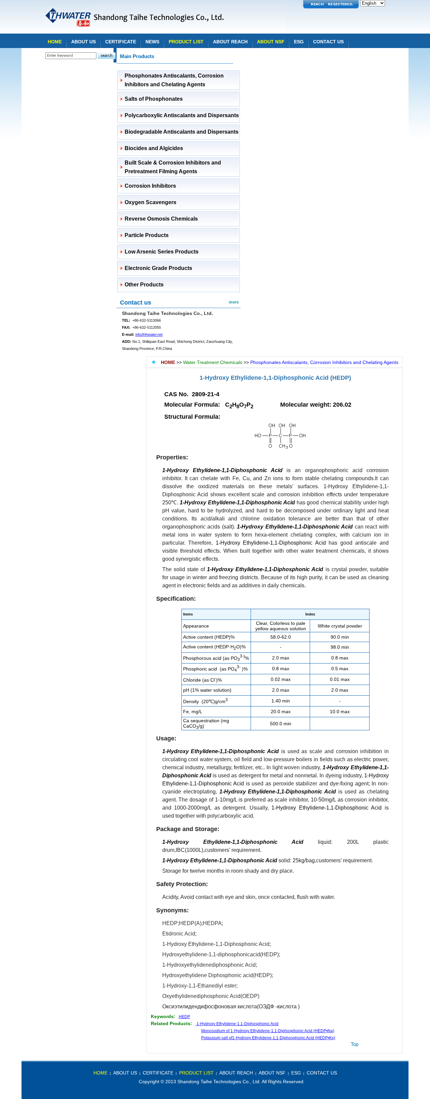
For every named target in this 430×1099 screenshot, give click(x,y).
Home (55, 41)
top (354, 1044)
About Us (83, 41)
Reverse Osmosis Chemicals (161, 219)
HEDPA (212, 923)
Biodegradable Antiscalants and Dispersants (182, 132)
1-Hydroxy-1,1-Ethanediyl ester (199, 986)
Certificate (120, 41)
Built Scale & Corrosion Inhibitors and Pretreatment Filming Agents (173, 167)
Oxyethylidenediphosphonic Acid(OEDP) (210, 996)
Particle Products (147, 235)
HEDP (170, 923)
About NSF (271, 41)
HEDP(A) (190, 923)
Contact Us (328, 41)
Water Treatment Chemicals (212, 362)
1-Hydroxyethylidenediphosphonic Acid (209, 965)
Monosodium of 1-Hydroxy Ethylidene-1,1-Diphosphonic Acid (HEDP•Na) (267, 1030)
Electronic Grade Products (158, 268)
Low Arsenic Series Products (162, 252)
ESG (299, 41)
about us (125, 1072)
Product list (186, 41)
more (234, 302)
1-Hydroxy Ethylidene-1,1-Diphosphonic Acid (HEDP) (275, 377)
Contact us (135, 302)
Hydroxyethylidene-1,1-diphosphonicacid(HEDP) (220, 954)
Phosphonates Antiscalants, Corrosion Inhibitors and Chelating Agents (324, 362)
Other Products (144, 284)
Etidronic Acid (178, 933)
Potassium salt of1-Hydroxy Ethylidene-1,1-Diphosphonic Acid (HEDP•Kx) (268, 1038)
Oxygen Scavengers (150, 202)
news (152, 41)
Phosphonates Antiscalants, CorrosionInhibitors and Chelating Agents (174, 80)
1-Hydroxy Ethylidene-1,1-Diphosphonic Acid (271, 543)
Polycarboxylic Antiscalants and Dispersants (182, 115)
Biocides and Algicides (154, 148)
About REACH (230, 41)
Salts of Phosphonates (154, 99)
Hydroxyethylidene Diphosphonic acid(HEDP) (217, 975)
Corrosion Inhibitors (150, 186)
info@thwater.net (149, 334)
